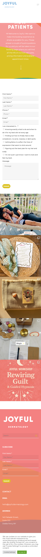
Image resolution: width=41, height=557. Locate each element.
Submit (6, 186)
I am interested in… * (10, 126)
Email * (5, 118)
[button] (38, 5)
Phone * (5, 110)
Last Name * (7, 102)
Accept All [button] (22, 552)
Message (5, 161)
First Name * (7, 94)
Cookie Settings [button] (9, 552)
